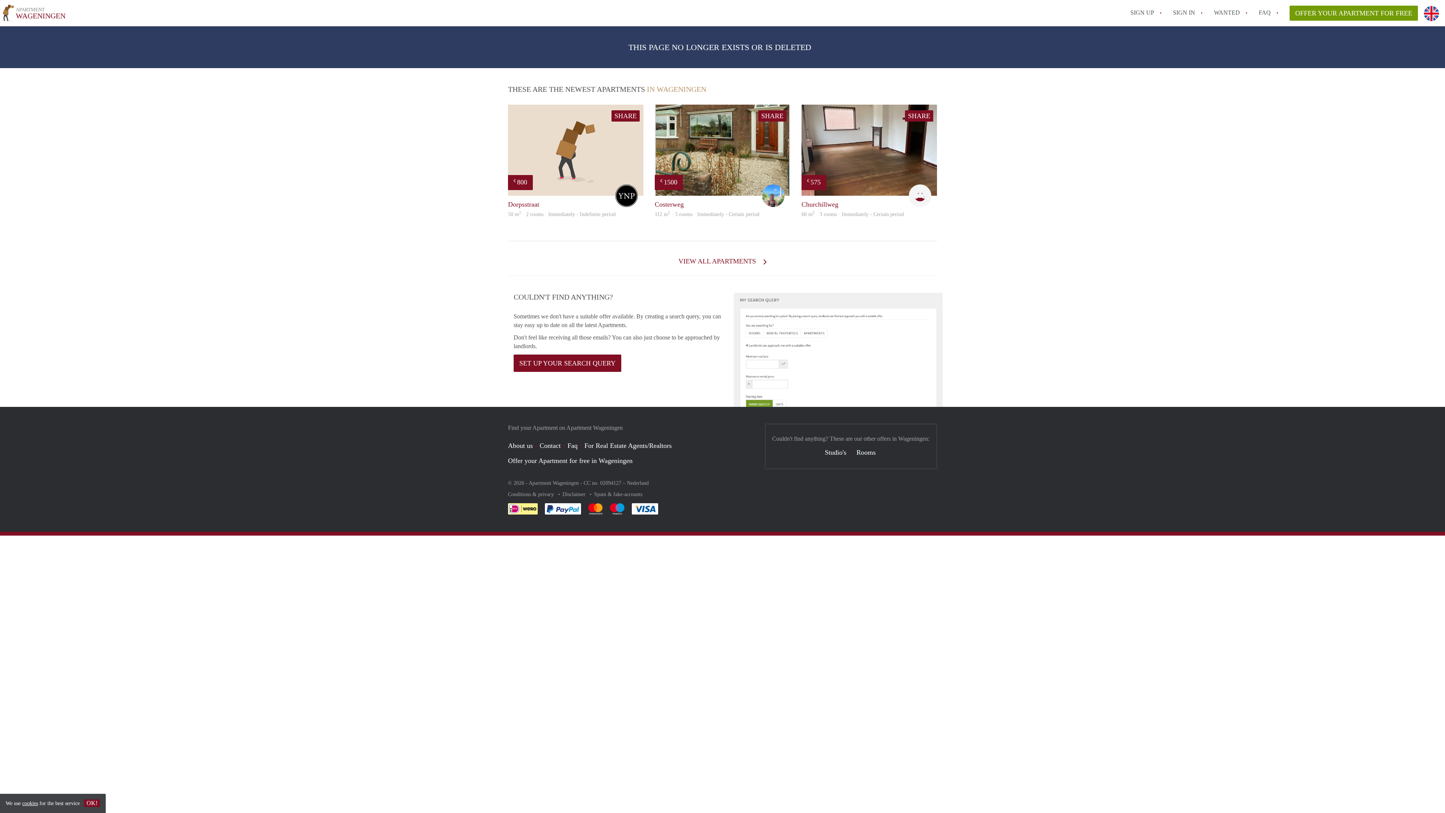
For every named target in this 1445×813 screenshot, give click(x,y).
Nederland (638, 483)
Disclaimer (575, 494)
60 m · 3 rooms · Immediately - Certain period (853, 214)
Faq (572, 445)
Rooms (866, 452)
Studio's (835, 452)
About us (520, 445)
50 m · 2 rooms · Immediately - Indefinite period (562, 214)
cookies (30, 803)
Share (626, 116)
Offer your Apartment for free (1353, 13)
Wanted (1227, 12)
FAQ (1265, 12)
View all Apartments (718, 261)
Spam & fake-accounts (618, 494)
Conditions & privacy (531, 494)
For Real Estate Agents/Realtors (628, 445)
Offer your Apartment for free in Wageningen (570, 460)
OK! (92, 803)
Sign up (1142, 12)
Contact (550, 445)
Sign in (1184, 12)
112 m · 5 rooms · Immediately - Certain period (707, 214)
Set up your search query (567, 363)
